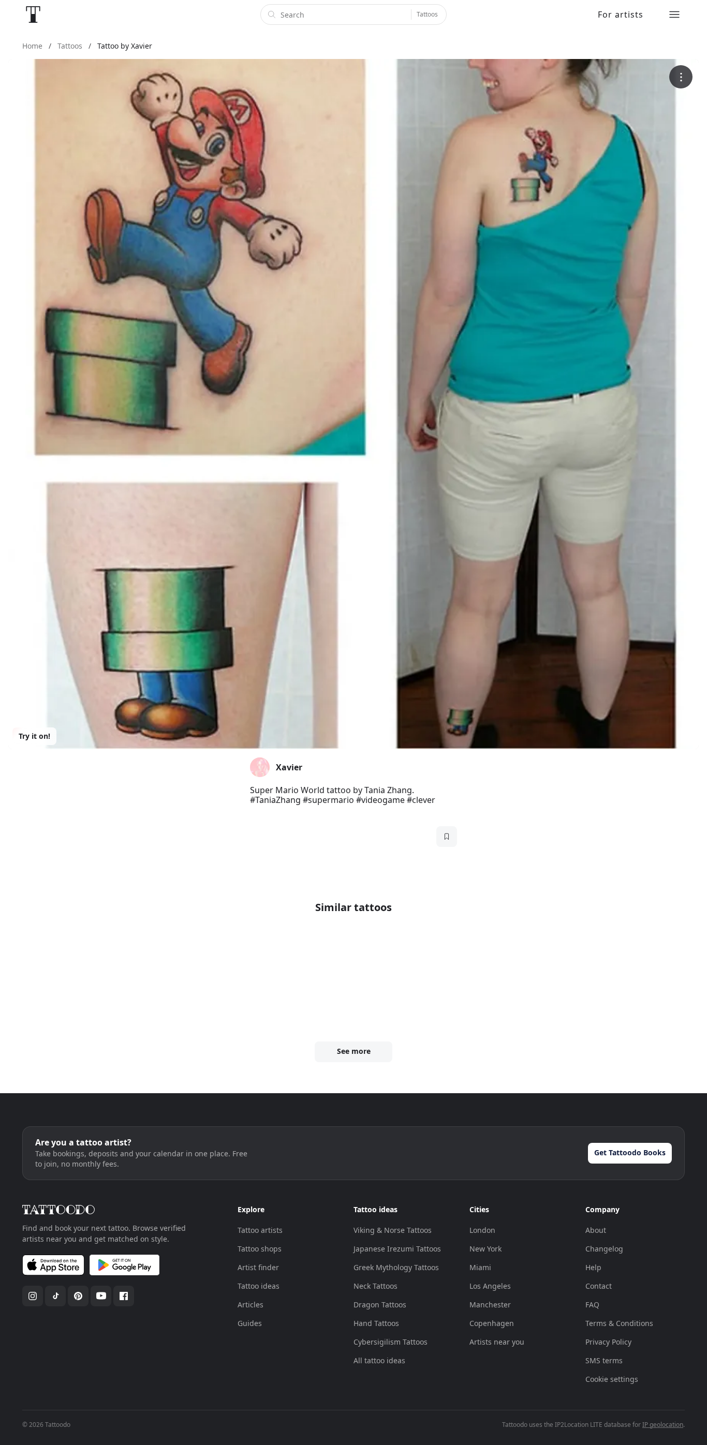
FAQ (592, 1304)
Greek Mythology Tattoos (396, 1267)
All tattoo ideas (379, 1360)
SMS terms (604, 1360)
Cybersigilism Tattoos (391, 1342)
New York (485, 1249)
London (482, 1230)
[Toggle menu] (674, 14)
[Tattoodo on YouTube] (101, 1296)
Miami (480, 1267)
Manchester (490, 1304)
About (595, 1230)
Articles (250, 1304)
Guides (250, 1323)
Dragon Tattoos (380, 1304)
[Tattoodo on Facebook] (123, 1296)
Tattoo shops (260, 1249)
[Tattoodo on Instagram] (32, 1296)
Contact (598, 1286)
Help (593, 1267)
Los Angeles (490, 1286)
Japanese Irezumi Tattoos (397, 1249)
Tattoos (427, 14)
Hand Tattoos (376, 1323)
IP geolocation (662, 1424)
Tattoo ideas (258, 1286)
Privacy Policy (608, 1342)
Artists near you (496, 1342)
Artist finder (258, 1267)
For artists (620, 14)
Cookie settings (611, 1379)
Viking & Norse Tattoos (393, 1230)
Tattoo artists (260, 1230)
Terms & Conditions (619, 1323)
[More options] (681, 76)
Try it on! (34, 736)
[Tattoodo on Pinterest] (78, 1296)
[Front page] (33, 14)
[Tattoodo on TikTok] (55, 1296)
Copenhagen (491, 1323)
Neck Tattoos (375, 1286)
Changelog (604, 1249)
